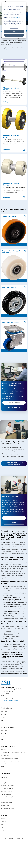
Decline (14, 35)
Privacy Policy (17, 17)
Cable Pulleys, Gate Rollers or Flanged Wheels (13, 752)
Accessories (4, 717)
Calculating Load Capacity (7, 785)
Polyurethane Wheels (9, 216)
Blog (2, 827)
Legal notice (11, 838)
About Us (3, 821)
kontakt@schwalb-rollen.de (11, 700)
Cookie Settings (14, 841)
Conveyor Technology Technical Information (12, 797)
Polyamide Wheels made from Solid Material (12, 251)
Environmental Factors (6, 802)
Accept (14, 31)
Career (2, 830)
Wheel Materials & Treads (7, 808)
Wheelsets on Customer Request (11, 88)
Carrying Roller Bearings (7, 788)
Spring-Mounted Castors (10, 322)
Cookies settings (14, 28)
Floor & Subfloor (5, 780)
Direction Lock (4, 799)
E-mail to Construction (14, 402)
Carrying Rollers (5, 755)
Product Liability (20, 838)
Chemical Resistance (6, 794)
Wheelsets (3, 764)
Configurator (4, 711)
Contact (3, 818)
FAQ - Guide (4, 777)
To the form (14, 518)
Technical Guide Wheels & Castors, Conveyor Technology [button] (14, 463)
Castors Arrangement (6, 791)
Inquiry (2, 720)
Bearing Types (4, 783)
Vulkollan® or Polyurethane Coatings (10, 761)
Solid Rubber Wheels (9, 287)
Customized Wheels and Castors (9, 758)
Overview (3, 714)
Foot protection (5, 805)
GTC (5, 838)
